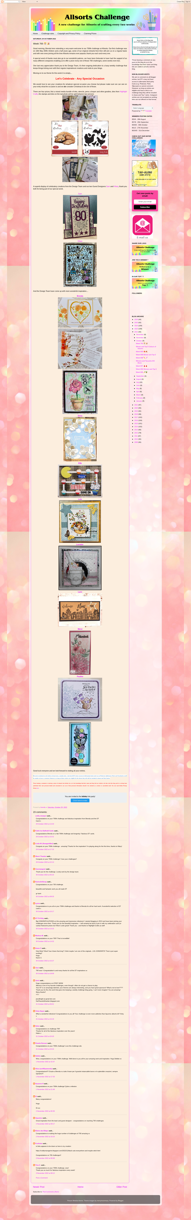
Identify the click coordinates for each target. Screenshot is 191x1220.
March (138, 395)
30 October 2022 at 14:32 (45, 941)
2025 (136, 322)
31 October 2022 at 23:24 (45, 1049)
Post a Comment (42, 1178)
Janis (37, 980)
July (137, 382)
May (138, 388)
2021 (136, 405)
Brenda (80, 296)
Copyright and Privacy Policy (69, 33)
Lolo (80, 499)
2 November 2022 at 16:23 (45, 1136)
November (140, 337)
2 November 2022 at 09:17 (45, 1124)
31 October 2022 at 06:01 (45, 1004)
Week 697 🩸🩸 (141, 366)
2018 (136, 414)
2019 (136, 411)
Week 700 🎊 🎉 (142, 343)
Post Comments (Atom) (51, 1192)
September (140, 376)
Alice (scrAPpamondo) (43, 1069)
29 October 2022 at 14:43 (45, 824)
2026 (136, 319)
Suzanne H (39, 1083)
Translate (148, 111)
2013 (136, 430)
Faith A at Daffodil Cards (44, 831)
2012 (136, 433)
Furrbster (38, 1143)
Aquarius (38, 1118)
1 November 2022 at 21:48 (45, 1089)
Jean (37, 968)
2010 (136, 439)
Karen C (38, 948)
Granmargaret (40, 869)
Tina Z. (38, 1165)
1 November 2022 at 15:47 (45, 1062)
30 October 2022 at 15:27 (45, 961)
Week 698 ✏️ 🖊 (141, 358)
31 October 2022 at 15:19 (45, 1019)
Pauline (80, 676)
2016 (136, 420)
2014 (136, 426)
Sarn (108, 186)
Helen (37, 1026)
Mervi (80, 629)
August (139, 379)
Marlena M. (39, 935)
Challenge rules (47, 33)
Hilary (116, 186)
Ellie (80, 463)
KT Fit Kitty (39, 918)
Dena (80, 416)
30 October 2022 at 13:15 (45, 928)
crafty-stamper (40, 816)
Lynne (37, 903)
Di (36, 1096)
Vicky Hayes (40, 1011)
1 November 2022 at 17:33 (45, 1077)
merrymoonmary (102, 1200)
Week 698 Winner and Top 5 (146, 355)
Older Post (122, 1187)
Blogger (120, 1200)
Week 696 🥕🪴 (141, 372)
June (138, 385)
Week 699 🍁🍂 (141, 351)
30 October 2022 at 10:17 (45, 911)
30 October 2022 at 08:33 (45, 896)
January (139, 401)
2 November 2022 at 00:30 (45, 1111)
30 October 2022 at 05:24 (45, 875)
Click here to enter (80, 800)
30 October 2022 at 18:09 (45, 973)
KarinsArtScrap (41, 882)
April (138, 391)
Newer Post (38, 1187)
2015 (136, 423)
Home (35, 33)
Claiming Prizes (90, 33)
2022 (136, 332)
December (140, 334)
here (38, 788)
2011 (136, 436)
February (139, 398)
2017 (136, 417)
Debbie (38, 1056)
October (139, 341)
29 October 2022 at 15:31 (45, 837)
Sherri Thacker (40, 856)
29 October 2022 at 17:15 (45, 849)
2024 (136, 326)
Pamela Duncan (41, 1043)
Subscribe (145, 207)
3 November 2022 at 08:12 (45, 1173)
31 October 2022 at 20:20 (45, 1036)
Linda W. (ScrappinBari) (44, 843)
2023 (136, 329)
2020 (136, 408)
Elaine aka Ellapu (41, 1131)
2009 (136, 442)
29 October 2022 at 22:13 (45, 862)
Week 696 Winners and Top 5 (146, 369)
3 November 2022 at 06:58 (45, 1158)
